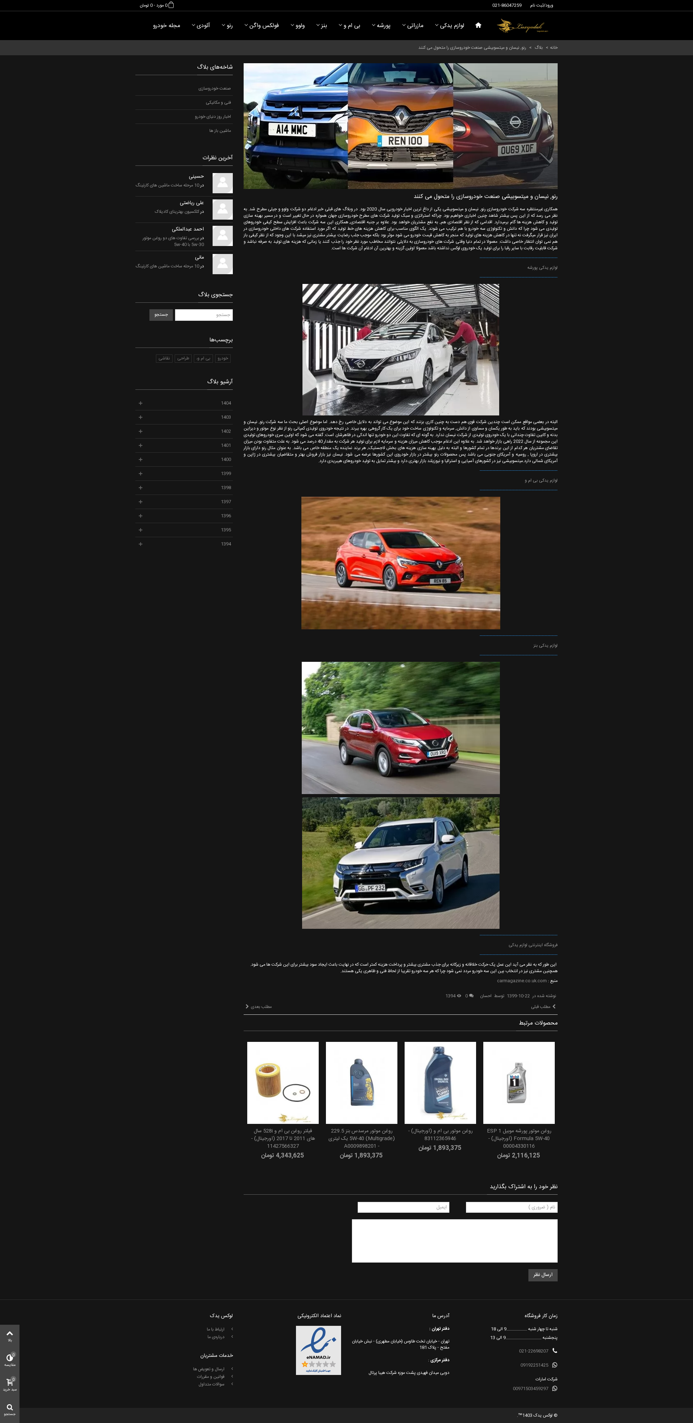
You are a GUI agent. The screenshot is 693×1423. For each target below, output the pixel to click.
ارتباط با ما (216, 1329)
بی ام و (352, 26)
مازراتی (415, 26)
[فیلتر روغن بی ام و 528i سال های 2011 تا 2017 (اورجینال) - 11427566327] (283, 1083)
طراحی (183, 358)
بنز (324, 26)
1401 (226, 445)
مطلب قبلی (540, 1007)
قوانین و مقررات (211, 1376)
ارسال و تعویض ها (209, 1369)
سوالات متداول (212, 1384)
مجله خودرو (166, 26)
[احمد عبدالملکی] (223, 236)
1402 (226, 431)
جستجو (161, 314)
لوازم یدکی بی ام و (541, 480)
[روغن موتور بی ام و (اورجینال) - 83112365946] (440, 1083)
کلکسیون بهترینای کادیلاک (177, 211)
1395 (226, 530)
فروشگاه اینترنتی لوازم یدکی (533, 945)
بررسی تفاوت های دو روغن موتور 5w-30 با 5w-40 (173, 241)
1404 (226, 403)
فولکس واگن (264, 26)
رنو (230, 26)
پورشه (384, 26)
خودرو (223, 358)
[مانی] (223, 264)
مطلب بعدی (261, 1007)
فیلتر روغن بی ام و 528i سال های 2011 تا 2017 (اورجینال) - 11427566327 (283, 1138)
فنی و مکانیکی (218, 102)
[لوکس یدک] (522, 25)
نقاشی (164, 358)
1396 (226, 515)
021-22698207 (533, 1351)
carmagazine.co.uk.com (522, 980)
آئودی (203, 26)
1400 (226, 459)
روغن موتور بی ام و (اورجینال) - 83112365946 (440, 1135)
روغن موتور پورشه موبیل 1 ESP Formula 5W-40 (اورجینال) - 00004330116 (519, 1138)
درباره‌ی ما (217, 1337)
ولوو (300, 26)
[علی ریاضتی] (223, 209)
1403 (226, 417)
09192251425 (534, 1365)
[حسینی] (223, 183)
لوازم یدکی (452, 26)
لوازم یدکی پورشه (542, 267)
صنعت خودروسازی (215, 88)
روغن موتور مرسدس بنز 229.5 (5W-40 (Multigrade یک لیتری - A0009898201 (361, 1138)
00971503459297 (530, 1388)
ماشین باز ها (220, 130)
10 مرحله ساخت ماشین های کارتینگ (167, 185)
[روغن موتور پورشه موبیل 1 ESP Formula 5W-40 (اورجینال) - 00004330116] (519, 1083)
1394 (226, 544)
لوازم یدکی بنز (545, 645)
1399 (226, 473)
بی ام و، (203, 358)
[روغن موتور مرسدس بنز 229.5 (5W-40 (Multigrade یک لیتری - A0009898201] (361, 1083)
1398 (226, 487)
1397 (226, 501)
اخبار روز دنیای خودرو (213, 116)
